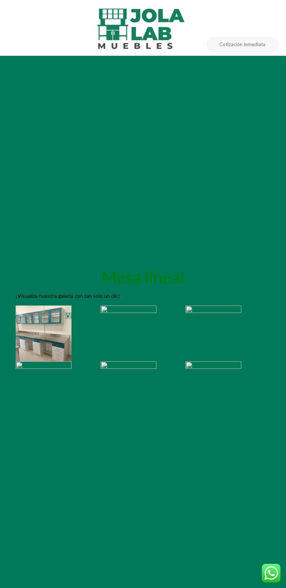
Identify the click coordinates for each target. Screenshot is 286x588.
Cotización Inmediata (242, 44)
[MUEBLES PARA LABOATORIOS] (143, 27)
